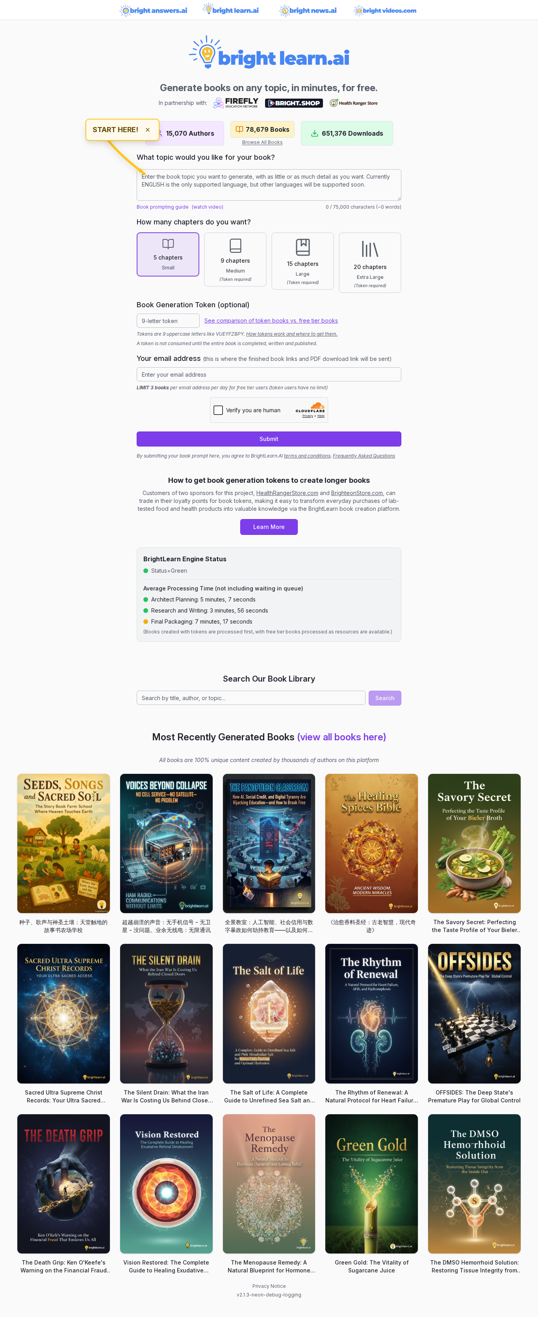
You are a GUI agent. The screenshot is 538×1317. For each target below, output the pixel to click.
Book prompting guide (163, 207)
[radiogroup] (269, 262)
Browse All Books (262, 142)
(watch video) (207, 207)
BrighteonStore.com (357, 492)
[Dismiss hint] (147, 130)
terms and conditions (307, 456)
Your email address (264, 358)
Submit (269, 438)
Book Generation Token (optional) (193, 305)
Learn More (269, 526)
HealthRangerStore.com (287, 492)
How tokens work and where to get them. (292, 334)
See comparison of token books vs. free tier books (271, 320)
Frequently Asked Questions (364, 456)
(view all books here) (341, 737)
